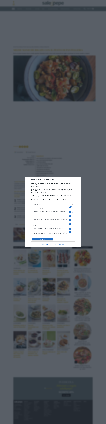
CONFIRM (42, 239)
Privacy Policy (61, 244)
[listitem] (53, 204)
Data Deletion (45, 244)
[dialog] (53, 212)
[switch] (71, 207)
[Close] (78, 179)
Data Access (53, 244)
